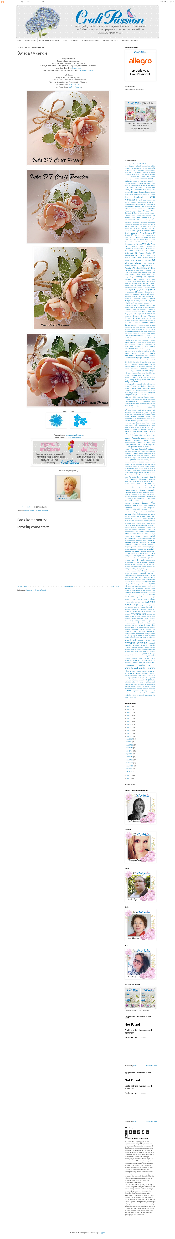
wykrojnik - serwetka (147, 562)
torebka (127, 525)
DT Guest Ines (142, 239)
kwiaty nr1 (146, 384)
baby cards (140, 174)
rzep (154, 483)
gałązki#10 (128, 316)
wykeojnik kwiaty (141, 540)
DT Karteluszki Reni (138, 248)
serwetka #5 (129, 488)
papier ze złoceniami (140, 429)
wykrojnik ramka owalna (139, 636)
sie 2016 (129, 751)
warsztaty (134, 531)
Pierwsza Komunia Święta (141, 449)
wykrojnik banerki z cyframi (140, 575)
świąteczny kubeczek (140, 512)
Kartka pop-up (145, 349)
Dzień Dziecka (142, 272)
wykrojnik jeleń (143, 594)
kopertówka (134, 368)
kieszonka (143, 362)
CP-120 (140, 213)
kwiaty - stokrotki (131, 375)
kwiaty (32, 510)
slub (146, 499)
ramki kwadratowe (134, 470)
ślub (149, 505)
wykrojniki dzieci (133, 678)
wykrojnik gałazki (140, 586)
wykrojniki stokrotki (138, 684)
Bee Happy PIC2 (149, 190)
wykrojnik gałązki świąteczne (135, 590)
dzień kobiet (151, 272)
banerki (127, 176)
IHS (144, 329)
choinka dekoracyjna (138, 202)
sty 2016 (129, 772)
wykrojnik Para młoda (147, 625)
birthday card (129, 194)
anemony (128, 168)
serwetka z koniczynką (139, 494)
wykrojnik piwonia (130, 627)
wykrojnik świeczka (134, 654)
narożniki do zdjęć (142, 412)
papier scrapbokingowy (142, 425)
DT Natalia (148, 263)
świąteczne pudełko (140, 509)
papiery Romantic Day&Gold (143, 436)
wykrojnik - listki (147, 553)
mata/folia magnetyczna (132, 403)
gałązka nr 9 (128, 294)
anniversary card (137, 168)
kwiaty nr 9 (138, 384)
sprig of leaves (145, 501)
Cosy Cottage (144, 211)
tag (152, 514)
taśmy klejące (146, 523)
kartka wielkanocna (135, 360)
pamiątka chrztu (142, 421)
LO (148, 397)
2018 (129, 730)
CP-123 (145, 213)
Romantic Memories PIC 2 (146, 481)
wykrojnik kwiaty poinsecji (135, 611)
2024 (129, 712)
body (135, 194)
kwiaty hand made (131, 382)
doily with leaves (75, 87)
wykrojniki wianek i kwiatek (146, 686)
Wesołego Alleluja (150, 531)
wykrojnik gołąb (150, 590)
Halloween (136, 327)
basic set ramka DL (137, 187)
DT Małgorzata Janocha (140, 254)
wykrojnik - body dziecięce (135, 545)
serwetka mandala (141, 488)
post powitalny (138, 455)
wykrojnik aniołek (140, 566)
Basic (153, 183)
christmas (135, 204)
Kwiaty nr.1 (76, 68)
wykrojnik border (149, 577)
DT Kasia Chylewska (134, 251)
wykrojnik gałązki (150, 588)
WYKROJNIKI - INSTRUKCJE (49, 40)
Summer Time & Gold (134, 505)
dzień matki (129, 274)
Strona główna (68, 586)
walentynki (128, 531)
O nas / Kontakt (30, 40)
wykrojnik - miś (130, 556)
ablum (133, 164)
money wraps (147, 405)
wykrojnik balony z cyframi (134, 569)
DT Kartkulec (150, 249)
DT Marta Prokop (147, 257)
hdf (126, 329)
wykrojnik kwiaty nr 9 (134, 607)
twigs (149, 525)
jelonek (153, 331)
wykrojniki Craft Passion (138, 675)
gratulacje (127, 320)
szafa (145, 505)
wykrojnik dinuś (150, 581)
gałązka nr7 (136, 294)
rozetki (133, 483)
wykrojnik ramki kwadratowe (146, 638)
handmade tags (151, 327)
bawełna (148, 187)
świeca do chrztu (144, 514)
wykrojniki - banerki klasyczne (144, 660)
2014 (129, 778)
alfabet (153, 166)
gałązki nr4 (151, 301)
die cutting (136, 224)
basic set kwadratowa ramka (134, 185)
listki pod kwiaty (130, 395)
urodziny (133, 527)
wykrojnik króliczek (149, 599)
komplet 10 (128, 364)
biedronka (128, 192)
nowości (143, 414)
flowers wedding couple (133, 285)
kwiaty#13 (144, 390)
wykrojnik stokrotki (142, 651)
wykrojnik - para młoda (146, 556)
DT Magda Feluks (143, 253)
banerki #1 (135, 176)
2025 (129, 709)
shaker (148, 496)
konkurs (127, 368)
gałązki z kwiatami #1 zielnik (133, 311)
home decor (131, 329)
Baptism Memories (144, 183)
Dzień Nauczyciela (143, 274)
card (144, 200)
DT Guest (144, 237)
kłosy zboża (151, 362)
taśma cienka (138, 518)
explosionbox (128, 281)
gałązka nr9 (145, 294)
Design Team (128, 224)
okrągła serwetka (137, 416)
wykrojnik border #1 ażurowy (133, 579)
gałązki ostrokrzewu (132, 305)
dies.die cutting (147, 224)
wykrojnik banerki (143, 571)
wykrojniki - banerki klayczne (135, 662)
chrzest (141, 206)
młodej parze (138, 405)
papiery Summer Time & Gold (135, 445)
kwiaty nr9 (136, 386)
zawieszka (128, 693)
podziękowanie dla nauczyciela (138, 451)
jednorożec (144, 331)
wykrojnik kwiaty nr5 (148, 607)
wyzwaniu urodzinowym (74, 435)
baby (133, 174)
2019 (129, 727)
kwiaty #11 (151, 375)
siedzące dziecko (133, 499)
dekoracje (136, 222)
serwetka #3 (151, 486)
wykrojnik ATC (151, 566)
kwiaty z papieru (144, 388)
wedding (141, 531)
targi (153, 516)
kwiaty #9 (140, 380)
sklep (141, 499)
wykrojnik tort (150, 656)
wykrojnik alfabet (130, 566)
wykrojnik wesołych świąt (133, 658)
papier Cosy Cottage (148, 423)
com (146, 206)
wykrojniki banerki (134, 673)
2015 (129, 776)
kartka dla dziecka (140, 338)
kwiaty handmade (144, 382)
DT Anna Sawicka (144, 233)
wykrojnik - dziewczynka (138, 549)
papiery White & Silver (140, 447)
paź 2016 (129, 745)
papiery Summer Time (146, 442)
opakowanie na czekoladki (133, 418)
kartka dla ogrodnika (137, 340)
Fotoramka (133, 287)
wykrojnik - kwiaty (139, 551)
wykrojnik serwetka (136, 642)
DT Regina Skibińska (139, 268)
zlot (154, 695)
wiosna (147, 538)
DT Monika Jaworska (143, 260)
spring (153, 501)
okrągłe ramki (150, 416)
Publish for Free (151, 1066)
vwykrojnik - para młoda (146, 529)
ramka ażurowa (136, 464)
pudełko (133, 460)
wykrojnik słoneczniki (148, 649)
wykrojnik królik (129, 602)
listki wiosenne (138, 397)
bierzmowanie (151, 192)
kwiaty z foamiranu (148, 386)
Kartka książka (142, 342)
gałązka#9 (137, 298)
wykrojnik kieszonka (142, 597)
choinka (127, 202)
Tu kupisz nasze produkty (90, 40)
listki (139, 392)
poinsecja (152, 451)
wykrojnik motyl (130, 618)
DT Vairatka (130, 270)
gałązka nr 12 (142, 292)
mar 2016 (129, 766)
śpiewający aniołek (140, 507)
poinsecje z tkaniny (145, 453)
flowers (153, 283)
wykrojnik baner (150, 569)
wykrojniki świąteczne (131, 686)
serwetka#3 (134, 496)
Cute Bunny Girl (143, 218)
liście (145, 397)
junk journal (128, 333)
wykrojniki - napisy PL (41, 510)
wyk (134, 540)
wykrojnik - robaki (133, 562)
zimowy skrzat (147, 695)
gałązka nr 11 (132, 292)
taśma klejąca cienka (132, 520)
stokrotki (136, 503)
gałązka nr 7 (151, 292)
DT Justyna (130, 246)
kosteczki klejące (130, 370)
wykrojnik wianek (149, 658)
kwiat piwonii (146, 373)
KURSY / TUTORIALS (70, 40)
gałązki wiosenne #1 (131, 307)
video (153, 527)
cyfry (154, 218)
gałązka (147, 287)
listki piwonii (151, 392)
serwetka (144, 486)
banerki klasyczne (140, 179)
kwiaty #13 (137, 377)
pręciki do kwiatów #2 (141, 457)
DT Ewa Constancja (145, 235)
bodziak (139, 194)
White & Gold (130, 534)
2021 (129, 721)
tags (129, 516)
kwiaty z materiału (131, 388)
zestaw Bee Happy (140, 693)
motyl (153, 406)
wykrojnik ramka (131, 631)
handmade (142, 327)
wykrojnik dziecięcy (131, 584)
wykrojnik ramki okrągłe (134, 640)
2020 (129, 724)
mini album (149, 403)
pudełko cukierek (142, 460)
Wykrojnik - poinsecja (132, 558)
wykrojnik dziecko (142, 584)
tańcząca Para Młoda (144, 516)
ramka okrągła (150, 466)
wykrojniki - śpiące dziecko (137, 671)
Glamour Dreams (139, 316)
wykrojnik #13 (144, 564)
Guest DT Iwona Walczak (132, 323)
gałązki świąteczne (147, 305)
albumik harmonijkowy (143, 166)
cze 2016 (129, 757)
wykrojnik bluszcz (137, 577)
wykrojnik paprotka (131, 625)
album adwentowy (150, 164)
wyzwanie (128, 691)
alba (137, 164)
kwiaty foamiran (150, 380)
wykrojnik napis (142, 618)
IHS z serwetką (135, 331)
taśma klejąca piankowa (147, 520)
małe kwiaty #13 (148, 401)
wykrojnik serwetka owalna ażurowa (144, 647)
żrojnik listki (133, 697)
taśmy (138, 523)
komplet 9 (135, 364)
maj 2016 (129, 760)
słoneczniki (151, 499)
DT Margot (148, 255)
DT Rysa (151, 268)
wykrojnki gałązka (142, 688)
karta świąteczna (131, 336)
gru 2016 (129, 739)
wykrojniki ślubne (150, 684)
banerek (152, 174)
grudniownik (134, 320)
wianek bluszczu (135, 536)
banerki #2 (145, 176)
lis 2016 (129, 742)
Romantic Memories (138, 479)
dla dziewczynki (148, 226)
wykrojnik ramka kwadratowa (134, 633)
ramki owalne (144, 473)
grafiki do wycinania (148, 318)
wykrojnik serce (150, 640)
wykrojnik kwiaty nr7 (132, 609)
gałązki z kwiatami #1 (148, 309)
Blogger (101, 1233)
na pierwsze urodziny (141, 408)
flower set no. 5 (144, 283)
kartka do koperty (149, 340)
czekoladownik (130, 220)
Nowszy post (22, 586)
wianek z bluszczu (131, 538)
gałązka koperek (142, 290)
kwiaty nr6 (152, 384)
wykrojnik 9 (152, 564)
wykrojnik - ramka (138, 560)
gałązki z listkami (133, 314)
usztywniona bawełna (144, 527)
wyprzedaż (152, 688)
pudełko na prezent (137, 462)
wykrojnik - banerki (148, 542)
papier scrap (129, 425)
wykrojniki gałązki (144, 678)
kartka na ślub (141, 347)
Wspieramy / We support (129, 40)
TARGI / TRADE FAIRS (110, 40)
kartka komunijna (131, 342)
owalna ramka (130, 421)
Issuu (135, 1066)
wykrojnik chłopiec (148, 579)
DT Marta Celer (134, 257)
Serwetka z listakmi (86, 70)
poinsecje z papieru (131, 453)
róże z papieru (144, 484)
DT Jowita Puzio (148, 244)
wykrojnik (135, 542)
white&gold (152, 534)
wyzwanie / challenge (140, 691)
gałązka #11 (132, 290)
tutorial (144, 525)
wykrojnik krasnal (137, 599)
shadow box (141, 496)
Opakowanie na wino (148, 418)
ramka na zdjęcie (138, 466)
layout (126, 392)
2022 (129, 718)
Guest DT (152, 320)
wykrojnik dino (140, 581)
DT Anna (145, 231)
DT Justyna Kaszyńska (144, 246)
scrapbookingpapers (131, 486)
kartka (139, 336)
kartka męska (151, 342)
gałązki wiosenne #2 (144, 307)
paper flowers (136, 423)
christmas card (144, 204)
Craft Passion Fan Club (134, 215)
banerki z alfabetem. (140, 181)
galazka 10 (140, 287)
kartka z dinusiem (147, 360)
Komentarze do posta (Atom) (36, 590)
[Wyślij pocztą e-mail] (35, 507)
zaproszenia (151, 691)
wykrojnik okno (140, 621)
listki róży (128, 397)
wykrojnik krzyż (139, 602)
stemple (127, 503)
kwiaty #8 (133, 380)
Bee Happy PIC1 (137, 190)
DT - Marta (142, 228)
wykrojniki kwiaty (150, 680)
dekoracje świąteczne (148, 222)
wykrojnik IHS (151, 592)
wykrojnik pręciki (138, 629)
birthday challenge (74, 437)
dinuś (153, 224)
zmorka (127, 697)
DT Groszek (135, 237)
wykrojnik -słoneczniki (132, 564)
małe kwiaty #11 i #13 (134, 401)
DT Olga (141, 266)
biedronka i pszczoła (139, 192)
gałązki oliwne (149, 303)
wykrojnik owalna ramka (145, 623)
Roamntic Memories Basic (140, 475)
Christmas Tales (133, 206)
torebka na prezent (136, 525)
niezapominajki (134, 414)
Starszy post (114, 586)
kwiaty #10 (142, 375)
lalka (154, 390)
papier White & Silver (143, 427)
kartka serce (135, 351)
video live (128, 529)
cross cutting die (146, 215)
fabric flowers (137, 281)
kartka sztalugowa (145, 351)
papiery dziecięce (134, 433)
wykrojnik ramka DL (147, 631)
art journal (146, 168)
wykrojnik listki (138, 614)
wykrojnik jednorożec (131, 594)
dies (141, 224)
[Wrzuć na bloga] (38, 507)
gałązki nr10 (143, 301)
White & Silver (142, 534)
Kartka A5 (145, 336)
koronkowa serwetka (148, 368)
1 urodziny (128, 164)
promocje (152, 457)
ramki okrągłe (134, 472)
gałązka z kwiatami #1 (140, 296)
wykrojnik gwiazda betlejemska (136, 593)
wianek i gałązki (148, 536)
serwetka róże (137, 492)
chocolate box (151, 200)
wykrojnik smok (129, 651)
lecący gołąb (133, 392)
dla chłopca (131, 226)
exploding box (131, 279)
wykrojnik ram (150, 629)
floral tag (152, 281)
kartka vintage (139, 355)
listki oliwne (144, 392)
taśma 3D (129, 519)
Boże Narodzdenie (134, 197)
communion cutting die (137, 208)
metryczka (143, 403)
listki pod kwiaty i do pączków (145, 395)
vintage (134, 529)
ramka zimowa (139, 468)
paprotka (152, 447)
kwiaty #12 (128, 377)
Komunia (134, 366)
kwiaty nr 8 (130, 384)
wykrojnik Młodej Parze (148, 616)
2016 (129, 736)
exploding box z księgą (147, 279)
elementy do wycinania (145, 277)
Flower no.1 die (74, 84)
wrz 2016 (129, 748)
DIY (126, 226)
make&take (135, 399)
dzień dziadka (133, 272)
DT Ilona (132, 244)
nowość (149, 414)
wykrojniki (128, 660)
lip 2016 (129, 754)
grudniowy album (144, 320)
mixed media (129, 405)
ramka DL (146, 464)
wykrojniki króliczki (138, 680)
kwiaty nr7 (128, 386)
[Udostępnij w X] (40, 507)
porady (130, 455)
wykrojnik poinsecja (143, 627)
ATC (150, 168)
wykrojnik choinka (130, 581)
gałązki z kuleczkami (133, 309)
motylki (131, 408)
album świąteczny (130, 166)
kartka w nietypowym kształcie (138, 358)
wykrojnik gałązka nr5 (138, 588)
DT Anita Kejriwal (135, 231)
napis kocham (132, 410)
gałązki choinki (133, 301)
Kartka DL (128, 338)
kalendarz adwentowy (139, 333)
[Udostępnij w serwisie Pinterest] (45, 507)
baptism (133, 183)
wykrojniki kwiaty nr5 (131, 682)
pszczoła (127, 460)
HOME (19, 40)
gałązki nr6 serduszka (133, 303)
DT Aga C (149, 228)
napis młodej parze (144, 410)
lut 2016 (129, 769)
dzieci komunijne (145, 270)
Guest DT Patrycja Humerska (140, 325)
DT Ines (26, 510)
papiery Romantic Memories (137, 438)
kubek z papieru (133, 373)
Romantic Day (134, 477)
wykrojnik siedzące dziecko (133, 649)
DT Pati (149, 266)
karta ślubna (151, 333)
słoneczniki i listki (132, 501)
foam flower (146, 285)
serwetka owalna (137, 490)
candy (140, 200)
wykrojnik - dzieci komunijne (139, 547)
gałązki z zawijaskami (147, 314)
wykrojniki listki (144, 682)
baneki (147, 174)
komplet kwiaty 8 (144, 364)
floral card (145, 281)
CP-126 (150, 213)
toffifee (153, 523)
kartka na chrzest (143, 344)
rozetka (127, 483)
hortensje (139, 329)
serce (139, 486)
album (141, 164)
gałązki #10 (145, 298)
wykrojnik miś (135, 616)
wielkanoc (141, 538)
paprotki (127, 449)
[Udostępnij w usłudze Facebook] (43, 507)
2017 (129, 733)
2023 (129, 715)
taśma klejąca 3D (149, 518)
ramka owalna (130, 468)
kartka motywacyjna (130, 344)
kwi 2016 (129, 763)
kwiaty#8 (149, 390)
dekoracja (140, 220)
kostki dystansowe (142, 370)
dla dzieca (139, 226)
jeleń (149, 331)
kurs (139, 373)
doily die (132, 228)
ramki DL (146, 468)
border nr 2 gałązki (149, 194)
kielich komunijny (134, 362)
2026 (129, 706)
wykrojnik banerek (130, 571)
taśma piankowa (130, 523)
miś (154, 403)
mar (154, 401)
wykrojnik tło (145, 654)
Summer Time (148, 503)
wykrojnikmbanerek (130, 688)
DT (137, 228)
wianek (127, 536)
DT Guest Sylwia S (145, 242)
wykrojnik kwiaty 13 (138, 605)
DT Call (134, 235)
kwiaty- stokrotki (135, 390)
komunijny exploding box (147, 366)
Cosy (134, 211)
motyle (127, 408)
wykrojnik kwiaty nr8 (148, 609)
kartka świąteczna (139, 353)
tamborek (133, 516)
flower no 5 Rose (131, 283)
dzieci (137, 270)
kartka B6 (152, 336)
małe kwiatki (143, 399)
